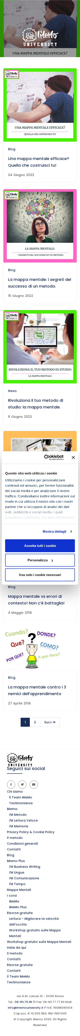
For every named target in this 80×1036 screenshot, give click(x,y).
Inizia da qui (16, 947)
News (12, 391)
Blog (11, 149)
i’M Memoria (18, 826)
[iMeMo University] (40, 37)
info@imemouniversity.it (25, 1008)
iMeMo (14, 901)
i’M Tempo (17, 884)
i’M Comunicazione (24, 878)
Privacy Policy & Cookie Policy (30, 832)
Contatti (13, 849)
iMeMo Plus (18, 907)
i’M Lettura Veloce (23, 820)
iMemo (12, 809)
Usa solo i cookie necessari (40, 574)
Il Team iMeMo (20, 797)
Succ (48, 722)
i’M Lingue (16, 872)
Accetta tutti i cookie (40, 545)
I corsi (12, 895)
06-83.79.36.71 (25, 1002)
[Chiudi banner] (73, 457)
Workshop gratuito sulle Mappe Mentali (39, 942)
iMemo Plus (16, 861)
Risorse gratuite (20, 913)
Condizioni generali (22, 843)
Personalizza (38, 560)
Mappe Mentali (19, 890)
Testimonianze (21, 803)
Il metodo (15, 838)
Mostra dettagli (54, 531)
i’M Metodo (18, 814)
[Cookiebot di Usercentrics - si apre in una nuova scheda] (47, 457)
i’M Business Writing (24, 866)
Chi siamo (15, 791)
